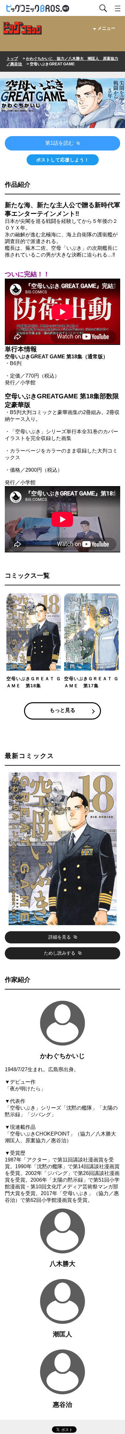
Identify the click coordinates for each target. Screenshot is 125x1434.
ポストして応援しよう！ (62, 159)
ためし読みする (60, 953)
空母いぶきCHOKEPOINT (40, 1134)
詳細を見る (60, 937)
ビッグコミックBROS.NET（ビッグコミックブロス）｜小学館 (38, 8)
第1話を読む (60, 143)
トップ (12, 58)
